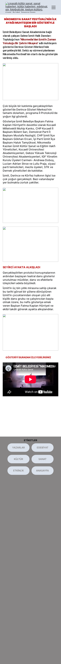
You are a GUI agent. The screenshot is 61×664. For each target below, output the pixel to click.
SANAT (42, 459)
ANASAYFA (42, 470)
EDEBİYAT (42, 447)
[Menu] (54, 7)
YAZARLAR (18, 447)
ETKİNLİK (18, 470)
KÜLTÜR (18, 459)
